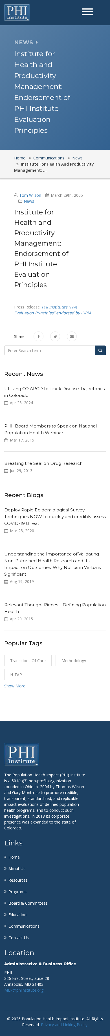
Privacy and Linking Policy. (64, 1024)
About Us (16, 868)
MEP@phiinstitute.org (23, 990)
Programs (17, 891)
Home (19, 158)
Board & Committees (28, 903)
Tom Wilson (30, 195)
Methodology (73, 660)
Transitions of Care (28, 660)
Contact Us (18, 937)
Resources (18, 880)
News (77, 158)
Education (17, 914)
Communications (48, 158)
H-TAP (16, 674)
